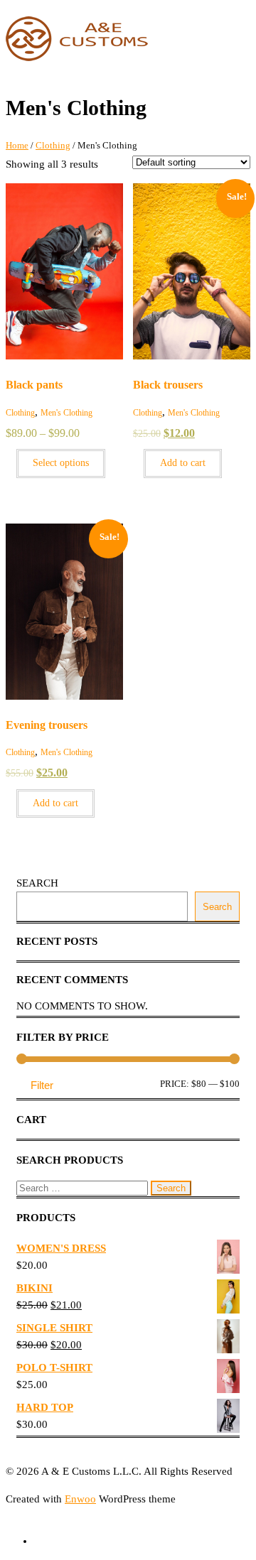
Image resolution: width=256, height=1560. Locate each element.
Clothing (53, 145)
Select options (61, 462)
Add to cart (183, 462)
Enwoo (80, 1499)
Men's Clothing (66, 413)
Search (37, 883)
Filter (42, 1085)
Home (17, 145)
